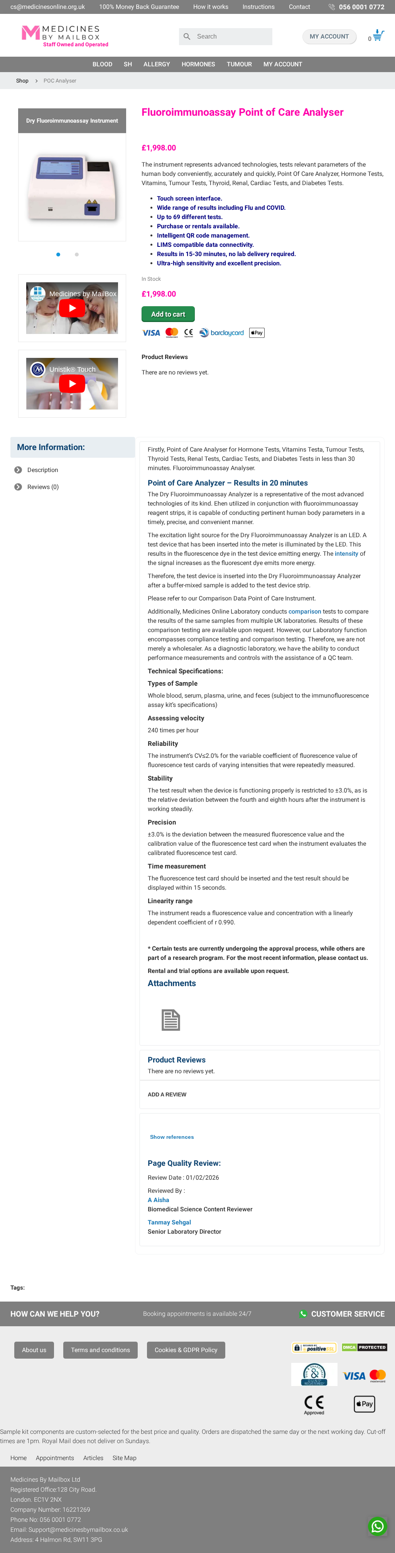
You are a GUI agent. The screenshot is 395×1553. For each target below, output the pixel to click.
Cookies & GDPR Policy (186, 1350)
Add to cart (168, 314)
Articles (93, 1458)
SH (128, 64)
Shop (22, 81)
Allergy (156, 64)
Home (18, 1458)
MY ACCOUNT (329, 36)
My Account (282, 64)
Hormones (198, 64)
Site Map (125, 1458)
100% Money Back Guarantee (139, 6)
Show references (172, 1137)
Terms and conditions (100, 1350)
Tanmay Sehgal (169, 1222)
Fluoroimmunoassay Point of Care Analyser (243, 112)
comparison (305, 611)
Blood (102, 64)
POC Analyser (60, 81)
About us (34, 1350)
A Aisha (158, 1200)
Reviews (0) (42, 487)
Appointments (55, 1458)
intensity (346, 553)
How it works (210, 6)
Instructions (259, 6)
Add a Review (167, 1094)
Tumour (239, 64)
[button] (63, 254)
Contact (299, 6)
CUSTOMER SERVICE (348, 1314)
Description (42, 470)
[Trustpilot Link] (263, 131)
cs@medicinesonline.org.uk (47, 6)
